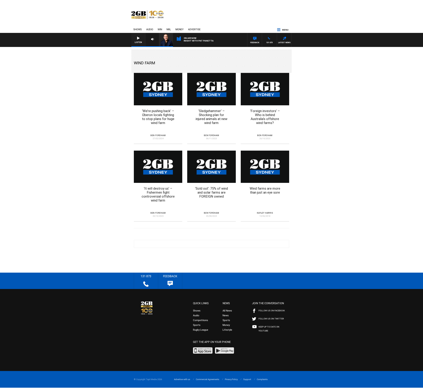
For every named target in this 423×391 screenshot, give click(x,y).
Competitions (200, 320)
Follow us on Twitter (271, 318)
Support (247, 379)
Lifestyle (227, 329)
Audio (149, 29)
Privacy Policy (231, 379)
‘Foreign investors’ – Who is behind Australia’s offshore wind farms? (265, 117)
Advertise (194, 29)
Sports (196, 325)
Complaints (262, 379)
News (226, 315)
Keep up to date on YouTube (269, 329)
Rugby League (200, 329)
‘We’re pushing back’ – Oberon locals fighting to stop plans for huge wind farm (158, 117)
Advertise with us (182, 379)
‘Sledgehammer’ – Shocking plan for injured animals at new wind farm (211, 117)
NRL (169, 29)
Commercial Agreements (207, 379)
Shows (137, 29)
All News (227, 310)
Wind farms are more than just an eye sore (265, 190)
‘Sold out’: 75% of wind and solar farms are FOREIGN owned (211, 192)
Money (179, 29)
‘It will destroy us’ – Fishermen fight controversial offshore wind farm (158, 194)
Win (160, 29)
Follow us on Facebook (272, 310)
